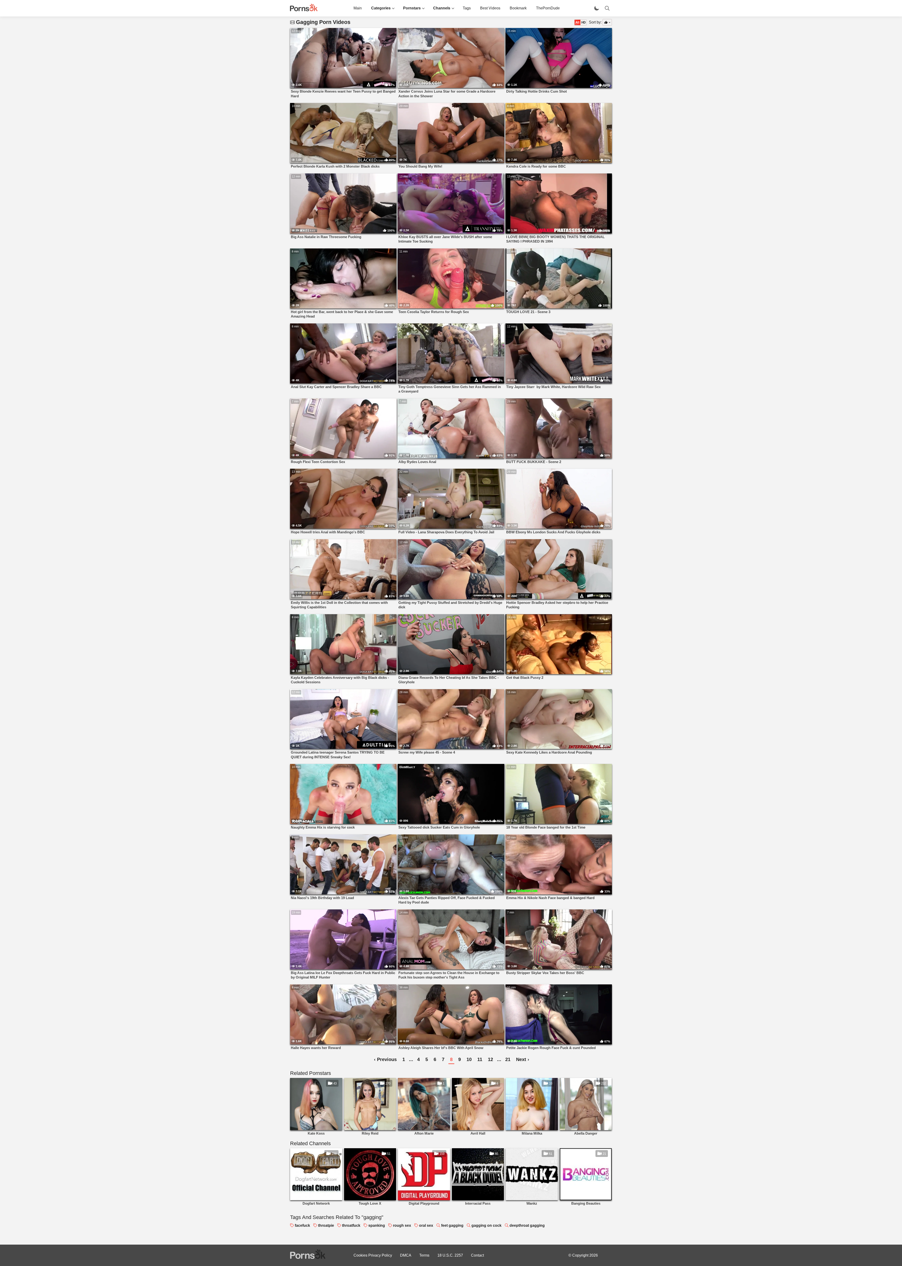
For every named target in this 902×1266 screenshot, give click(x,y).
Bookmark (518, 8)
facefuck (302, 1225)
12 (490, 1059)
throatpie (326, 1225)
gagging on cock (486, 1225)
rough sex (402, 1225)
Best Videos (490, 8)
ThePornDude (548, 8)
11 (479, 1059)
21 (507, 1059)
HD (583, 22)
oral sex (426, 1225)
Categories (381, 8)
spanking (376, 1225)
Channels (441, 8)
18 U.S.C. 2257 (450, 1255)
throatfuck (351, 1225)
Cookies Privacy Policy (373, 1255)
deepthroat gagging (527, 1225)
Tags (467, 8)
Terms (424, 1255)
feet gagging (452, 1225)
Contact (477, 1255)
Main (358, 8)
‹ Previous (385, 1059)
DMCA (405, 1255)
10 (469, 1059)
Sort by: (595, 22)
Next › (522, 1059)
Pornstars (412, 8)
